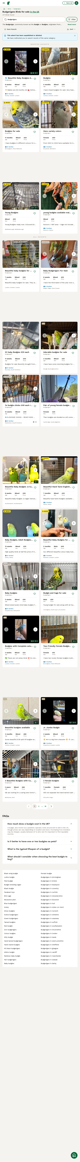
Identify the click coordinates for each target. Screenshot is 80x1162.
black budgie (9, 888)
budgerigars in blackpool (50, 885)
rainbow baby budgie (12, 956)
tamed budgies (9, 922)
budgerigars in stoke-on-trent (52, 907)
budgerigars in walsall (49, 960)
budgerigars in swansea (50, 918)
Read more (72, 24)
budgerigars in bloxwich (50, 900)
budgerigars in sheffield (50, 945)
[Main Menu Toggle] (4, 3)
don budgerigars (10, 930)
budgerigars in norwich (49, 911)
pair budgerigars (10, 960)
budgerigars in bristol (49, 881)
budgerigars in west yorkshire (52, 941)
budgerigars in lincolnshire (51, 930)
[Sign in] (76, 3)
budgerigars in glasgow (49, 948)
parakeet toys (9, 892)
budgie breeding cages (12, 885)
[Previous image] (6, 61)
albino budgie (9, 952)
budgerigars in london (49, 933)
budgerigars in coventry (50, 888)
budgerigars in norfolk (49, 892)
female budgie (46, 873)
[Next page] (51, 806)
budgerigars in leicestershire (51, 896)
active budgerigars (11, 915)
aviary (6, 907)
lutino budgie (9, 877)
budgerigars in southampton (51, 926)
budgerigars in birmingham (51, 877)
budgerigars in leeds (48, 937)
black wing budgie (11, 873)
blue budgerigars (10, 903)
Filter (74, 19)
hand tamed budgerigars (13, 941)
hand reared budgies (12, 945)
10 (45, 806)
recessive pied (10, 900)
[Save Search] (74, 1155)
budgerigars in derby (48, 963)
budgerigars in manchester (51, 956)
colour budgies (10, 933)
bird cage (7, 896)
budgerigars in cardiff (49, 952)
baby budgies (9, 963)
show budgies (9, 911)
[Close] (75, 35)
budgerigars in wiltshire (50, 915)
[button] (20, 61)
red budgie (8, 926)
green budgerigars (11, 918)
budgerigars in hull (48, 903)
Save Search (11, 29)
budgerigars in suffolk (49, 922)
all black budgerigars (12, 948)
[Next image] (35, 61)
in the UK (34, 12)
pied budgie (8, 881)
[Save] (35, 79)
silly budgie (8, 937)
